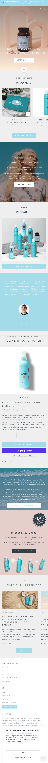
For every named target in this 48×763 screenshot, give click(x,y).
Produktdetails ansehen (11, 462)
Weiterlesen (6, 643)
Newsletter (6, 681)
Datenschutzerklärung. (14, 741)
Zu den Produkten (24, 135)
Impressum (6, 695)
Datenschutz (6, 699)
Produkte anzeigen (24, 266)
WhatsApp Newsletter (10, 678)
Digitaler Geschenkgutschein (16, 121)
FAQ (3, 674)
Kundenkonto (7, 671)
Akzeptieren (23, 747)
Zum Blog (23, 651)
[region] (24, 38)
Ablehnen (23, 752)
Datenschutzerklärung (34, 492)
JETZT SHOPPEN (12, 60)
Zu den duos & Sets (24, 551)
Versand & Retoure (9, 702)
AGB (3, 692)
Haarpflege (7, 612)
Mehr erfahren (24, 184)
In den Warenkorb (24, 444)
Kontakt (5, 667)
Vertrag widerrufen (10, 706)
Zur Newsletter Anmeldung (24, 505)
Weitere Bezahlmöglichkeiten (24, 456)
